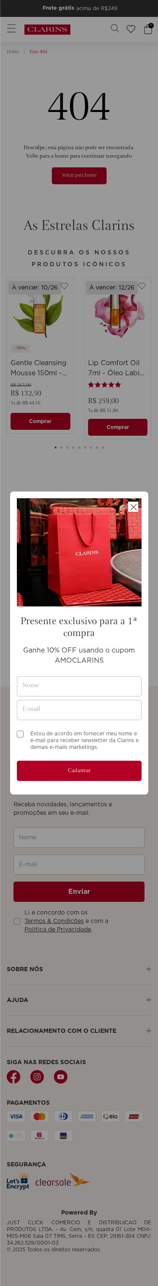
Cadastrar (79, 771)
